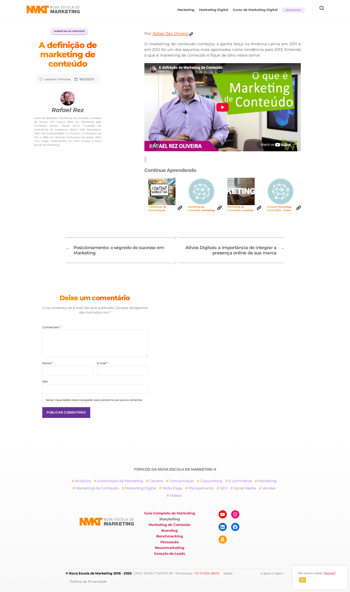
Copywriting (211, 481)
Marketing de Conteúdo (69, 31)
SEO (224, 488)
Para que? (330, 573)
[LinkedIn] (223, 527)
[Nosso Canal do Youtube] (223, 514)
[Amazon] (223, 539)
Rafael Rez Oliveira (170, 33)
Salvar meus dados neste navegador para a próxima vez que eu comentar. (94, 400)
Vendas (269, 488)
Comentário (51, 327)
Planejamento (201, 488)
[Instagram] (235, 514)
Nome (47, 363)
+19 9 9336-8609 (206, 573)
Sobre (228, 573)
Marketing (186, 10)
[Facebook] (235, 527)
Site (45, 381)
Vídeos (176, 495)
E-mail (102, 363)
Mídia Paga (172, 488)
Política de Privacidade (88, 582)
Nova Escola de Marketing (90, 573)
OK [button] (302, 580)
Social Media (245, 488)
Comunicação (181, 481)
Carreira (156, 481)
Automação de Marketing (120, 481)
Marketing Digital (213, 10)
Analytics (83, 481)
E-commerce (240, 481)
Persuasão (169, 542)
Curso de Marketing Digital (255, 10)
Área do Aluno (293, 10)
